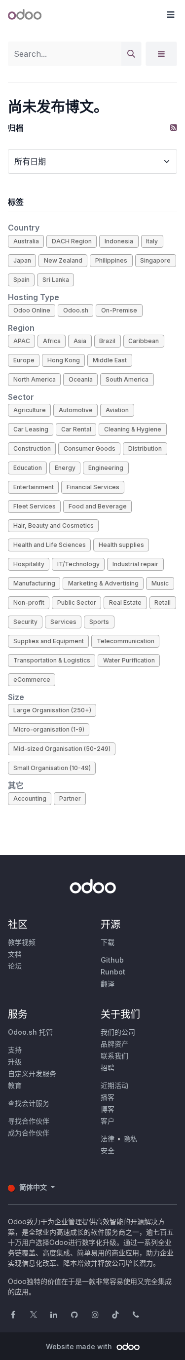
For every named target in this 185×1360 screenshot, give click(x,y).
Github (112, 960)
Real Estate (125, 602)
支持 (15, 1050)
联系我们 (114, 1055)
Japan (22, 260)
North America (34, 379)
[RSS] (173, 127)
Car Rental (76, 429)
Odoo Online (31, 310)
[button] (170, 15)
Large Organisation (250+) (52, 710)
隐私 (130, 1138)
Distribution (145, 448)
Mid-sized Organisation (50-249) (62, 748)
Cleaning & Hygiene (132, 429)
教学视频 (22, 942)
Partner (70, 798)
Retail (162, 602)
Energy (65, 467)
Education (27, 467)
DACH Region (72, 241)
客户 (107, 1121)
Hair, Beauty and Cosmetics (53, 525)
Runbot (113, 972)
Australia (26, 241)
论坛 (15, 966)
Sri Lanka (55, 279)
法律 (107, 1138)
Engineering (105, 467)
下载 (107, 942)
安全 (107, 1150)
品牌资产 (114, 1044)
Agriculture (29, 410)
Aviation (117, 410)
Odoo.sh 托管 (30, 1032)
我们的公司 (118, 1032)
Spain (21, 279)
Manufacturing (34, 583)
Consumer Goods (89, 448)
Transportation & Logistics (51, 660)
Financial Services (93, 487)
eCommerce (31, 679)
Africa (52, 341)
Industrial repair (135, 564)
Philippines (111, 260)
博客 (107, 1109)
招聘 (107, 1067)
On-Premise (119, 310)
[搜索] (131, 53)
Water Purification (129, 660)
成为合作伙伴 (28, 1132)
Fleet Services (34, 506)
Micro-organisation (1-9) (48, 729)
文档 (15, 954)
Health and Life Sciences (49, 544)
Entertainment (33, 487)
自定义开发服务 (32, 1073)
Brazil (107, 341)
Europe (24, 360)
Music (160, 583)
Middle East (110, 360)
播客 (107, 1097)
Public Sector (76, 602)
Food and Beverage (98, 506)
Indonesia (119, 241)
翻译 (107, 983)
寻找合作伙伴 (28, 1121)
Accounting (29, 798)
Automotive (76, 410)
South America (127, 379)
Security (25, 621)
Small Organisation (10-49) (52, 768)
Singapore (155, 260)
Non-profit (28, 602)
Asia (80, 341)
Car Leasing (30, 429)
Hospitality (28, 564)
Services (63, 621)
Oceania (81, 379)
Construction (32, 448)
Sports (99, 621)
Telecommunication (125, 641)
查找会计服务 (28, 1103)
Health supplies (121, 544)
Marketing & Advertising (103, 583)
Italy (152, 241)
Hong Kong (63, 360)
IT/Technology (78, 564)
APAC (21, 341)
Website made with (80, 1346)
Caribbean (143, 341)
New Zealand (63, 260)
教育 (15, 1085)
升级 (15, 1061)
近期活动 (114, 1085)
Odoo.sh (75, 310)
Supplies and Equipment (48, 641)
